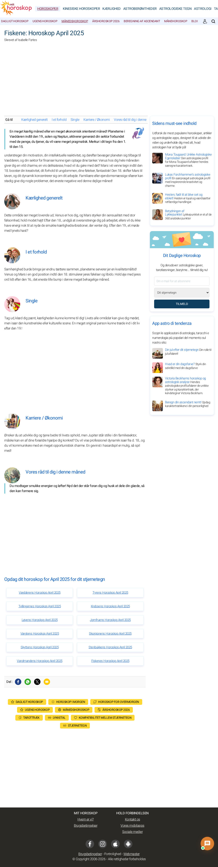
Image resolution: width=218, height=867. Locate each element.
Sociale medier (132, 831)
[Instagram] (102, 844)
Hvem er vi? (85, 819)
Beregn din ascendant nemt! (187, 404)
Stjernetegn (77, 725)
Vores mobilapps (132, 825)
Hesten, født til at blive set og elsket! (188, 198)
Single (75, 119)
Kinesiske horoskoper (81, 8)
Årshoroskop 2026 (105, 21)
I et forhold (59, 119)
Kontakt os (132, 819)
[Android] (128, 844)
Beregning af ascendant (142, 21)
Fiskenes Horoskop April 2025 (110, 661)
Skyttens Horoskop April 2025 (40, 647)
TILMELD (182, 304)
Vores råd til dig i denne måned (135, 119)
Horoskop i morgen (70, 702)
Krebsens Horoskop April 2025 (110, 606)
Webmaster (131, 854)
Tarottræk (31, 717)
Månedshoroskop (75, 21)
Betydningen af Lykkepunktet (188, 215)
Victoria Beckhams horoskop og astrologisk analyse (186, 385)
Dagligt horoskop (14, 21)
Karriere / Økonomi (96, 119)
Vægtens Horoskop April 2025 (39, 633)
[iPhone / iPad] (115, 844)
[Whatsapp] (27, 681)
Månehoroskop (175, 21)
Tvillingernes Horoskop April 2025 (40, 606)
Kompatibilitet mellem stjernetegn (105, 717)
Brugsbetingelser (85, 825)
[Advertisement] (109, 82)
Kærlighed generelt (34, 119)
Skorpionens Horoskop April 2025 (110, 633)
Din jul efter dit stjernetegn (188, 351)
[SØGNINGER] (213, 21)
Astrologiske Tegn (175, 8)
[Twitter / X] (37, 681)
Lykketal (59, 717)
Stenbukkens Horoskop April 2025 (110, 647)
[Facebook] (18, 681)
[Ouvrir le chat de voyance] (207, 843)
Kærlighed (111, 8)
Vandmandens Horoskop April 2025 (39, 661)
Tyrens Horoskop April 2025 (110, 592)
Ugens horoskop (45, 21)
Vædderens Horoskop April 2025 (39, 592)
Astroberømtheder (140, 8)
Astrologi (202, 8)
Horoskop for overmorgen (118, 702)
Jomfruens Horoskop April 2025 (110, 620)
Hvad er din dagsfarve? (185, 366)
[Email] (47, 681)
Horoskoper (47, 8)
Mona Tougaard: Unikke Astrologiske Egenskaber (188, 160)
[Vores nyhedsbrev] (205, 21)
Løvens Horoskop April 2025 (40, 620)
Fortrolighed (112, 854)
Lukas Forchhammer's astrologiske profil (187, 180)
